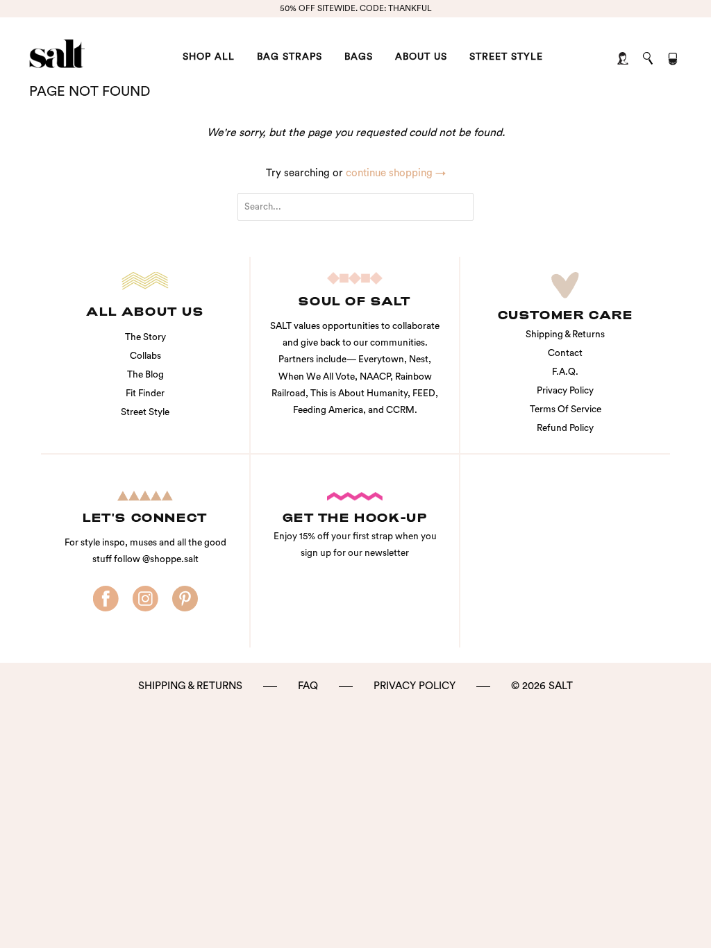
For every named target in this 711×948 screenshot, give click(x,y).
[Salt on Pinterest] (185, 599)
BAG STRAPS (289, 57)
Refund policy (565, 428)
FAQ (308, 686)
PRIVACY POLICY (414, 686)
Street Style (145, 412)
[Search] (649, 59)
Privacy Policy (565, 391)
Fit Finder (145, 393)
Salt (561, 686)
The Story (145, 337)
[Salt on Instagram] (145, 599)
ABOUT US (421, 57)
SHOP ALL (209, 57)
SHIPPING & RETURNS (190, 686)
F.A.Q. (565, 372)
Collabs (145, 356)
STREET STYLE (506, 57)
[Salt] (84, 54)
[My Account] (624, 59)
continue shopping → (396, 173)
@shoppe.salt (170, 559)
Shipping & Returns (565, 334)
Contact (565, 353)
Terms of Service (565, 409)
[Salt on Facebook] (106, 599)
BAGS (358, 57)
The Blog (145, 375)
